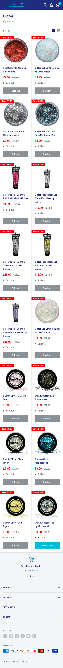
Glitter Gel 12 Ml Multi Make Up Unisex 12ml (45, 133)
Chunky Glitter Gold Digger (12, 524)
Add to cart (47, 545)
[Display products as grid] (53, 30)
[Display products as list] (58, 30)
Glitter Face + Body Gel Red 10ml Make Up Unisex (15, 196)
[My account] (51, 5)
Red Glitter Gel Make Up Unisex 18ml (14, 69)
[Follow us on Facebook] (5, 636)
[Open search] (45, 5)
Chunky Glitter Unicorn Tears (14, 397)
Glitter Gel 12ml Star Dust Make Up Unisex (47, 69)
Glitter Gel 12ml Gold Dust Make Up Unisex (47, 330)
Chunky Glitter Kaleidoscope (42, 461)
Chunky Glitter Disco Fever (13, 461)
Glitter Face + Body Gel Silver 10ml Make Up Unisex (14, 265)
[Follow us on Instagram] (17, 636)
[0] (57, 5)
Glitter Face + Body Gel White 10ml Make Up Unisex (46, 198)
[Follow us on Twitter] (11, 636)
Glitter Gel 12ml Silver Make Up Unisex (14, 133)
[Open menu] (4, 5)
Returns (34, 570)
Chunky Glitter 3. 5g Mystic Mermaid (44, 524)
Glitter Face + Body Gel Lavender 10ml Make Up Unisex (15, 332)
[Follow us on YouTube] (28, 636)
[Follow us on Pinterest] (22, 636)
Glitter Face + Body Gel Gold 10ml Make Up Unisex (46, 265)
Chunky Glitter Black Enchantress (45, 397)
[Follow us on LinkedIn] (34, 636)
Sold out (16, 90)
